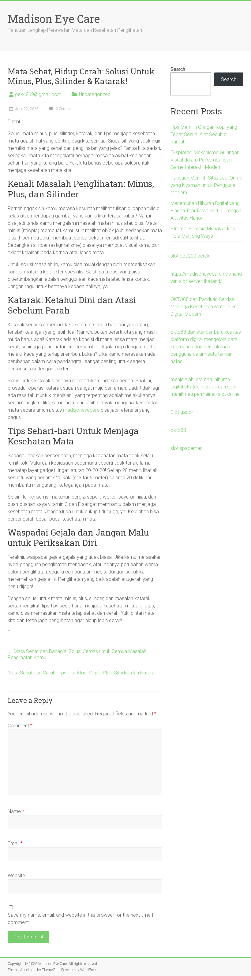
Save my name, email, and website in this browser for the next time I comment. (80, 918)
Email (15, 843)
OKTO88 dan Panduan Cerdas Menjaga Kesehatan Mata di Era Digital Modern (204, 306)
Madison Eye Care (54, 18)
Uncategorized (95, 94)
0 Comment (65, 109)
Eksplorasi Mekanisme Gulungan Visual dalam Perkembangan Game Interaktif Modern (204, 160)
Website (16, 875)
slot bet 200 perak (190, 256)
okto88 (178, 430)
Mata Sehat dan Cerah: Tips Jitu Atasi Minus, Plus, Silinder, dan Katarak (82, 676)
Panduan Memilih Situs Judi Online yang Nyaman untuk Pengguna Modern (206, 185)
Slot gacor (181, 412)
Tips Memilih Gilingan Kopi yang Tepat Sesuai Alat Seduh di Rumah (203, 134)
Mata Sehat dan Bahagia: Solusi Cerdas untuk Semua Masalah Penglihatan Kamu (77, 654)
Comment (20, 726)
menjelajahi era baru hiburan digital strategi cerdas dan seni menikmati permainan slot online (205, 387)
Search (177, 69)
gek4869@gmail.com (38, 94)
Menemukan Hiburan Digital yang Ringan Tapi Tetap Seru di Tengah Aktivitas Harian (205, 210)
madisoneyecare (81, 410)
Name (16, 811)
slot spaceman (186, 448)
